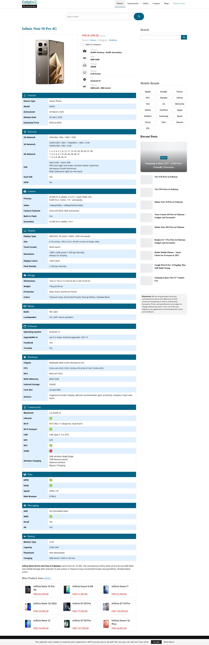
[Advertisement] (163, 60)
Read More (169, 642)
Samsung (163, 116)
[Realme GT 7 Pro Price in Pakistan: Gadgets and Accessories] (146, 242)
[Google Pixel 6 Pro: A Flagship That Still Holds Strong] (146, 268)
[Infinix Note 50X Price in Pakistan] (146, 230)
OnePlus (164, 110)
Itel (147, 103)
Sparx (179, 116)
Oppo (179, 110)
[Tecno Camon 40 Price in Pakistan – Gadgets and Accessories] (146, 217)
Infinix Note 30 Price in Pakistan (169, 202)
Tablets (145, 3)
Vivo (164, 122)
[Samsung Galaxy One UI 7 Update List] (146, 280)
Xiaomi (179, 122)
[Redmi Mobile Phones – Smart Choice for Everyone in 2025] (146, 255)
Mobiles (120, 3)
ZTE (147, 128)
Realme (147, 116)
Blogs (166, 3)
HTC (148, 97)
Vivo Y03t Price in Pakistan (166, 189)
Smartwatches (132, 3)
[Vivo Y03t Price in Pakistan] (146, 192)
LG (163, 103)
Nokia (148, 110)
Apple (148, 91)
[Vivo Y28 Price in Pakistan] (146, 179)
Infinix (47, 578)
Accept (156, 642)
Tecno (148, 122)
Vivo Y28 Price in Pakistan (166, 177)
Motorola (179, 103)
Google (163, 91)
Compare (156, 3)
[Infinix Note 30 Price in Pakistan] (146, 205)
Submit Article (179, 3)
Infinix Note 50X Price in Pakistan (169, 227)
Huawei (163, 97)
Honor (180, 91)
